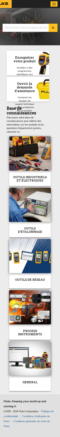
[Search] (53, 28)
